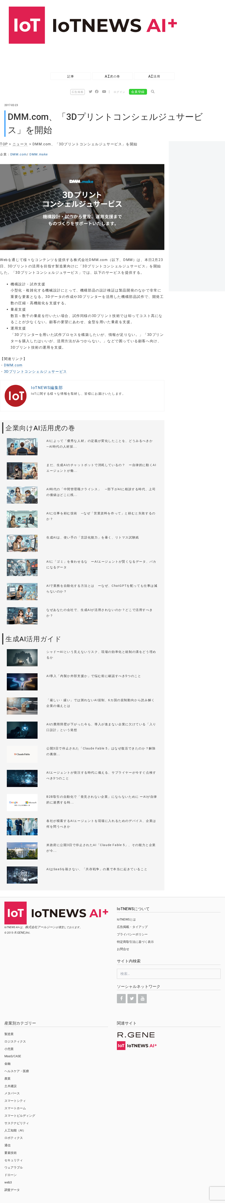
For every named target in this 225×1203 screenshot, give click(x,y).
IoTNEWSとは (126, 919)
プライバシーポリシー (132, 934)
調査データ (12, 1190)
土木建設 (10, 1086)
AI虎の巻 (112, 76)
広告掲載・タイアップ (132, 927)
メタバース (12, 1093)
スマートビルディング (19, 1115)
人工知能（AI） (15, 1130)
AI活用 (154, 76)
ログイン (119, 92)
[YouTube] (142, 998)
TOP (4, 144)
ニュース (20, 144)
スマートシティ (15, 1100)
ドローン (10, 1175)
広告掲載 (77, 92)
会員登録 (138, 92)
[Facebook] (121, 998)
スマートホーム (15, 1108)
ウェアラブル (13, 1167)
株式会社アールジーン (40, 927)
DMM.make (38, 154)
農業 (7, 1078)
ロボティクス (13, 1138)
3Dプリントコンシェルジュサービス (35, 371)
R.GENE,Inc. (23, 932)
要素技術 (10, 1152)
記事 (70, 76)
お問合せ (123, 949)
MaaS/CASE (12, 1056)
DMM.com (18, 154)
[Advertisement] (80, 56)
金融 (7, 1063)
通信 (7, 1145)
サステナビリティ (16, 1123)
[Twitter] (131, 998)
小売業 (9, 1049)
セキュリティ (13, 1160)
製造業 (9, 1034)
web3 (8, 1182)
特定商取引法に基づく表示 (135, 942)
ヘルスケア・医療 (16, 1071)
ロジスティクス (15, 1041)
